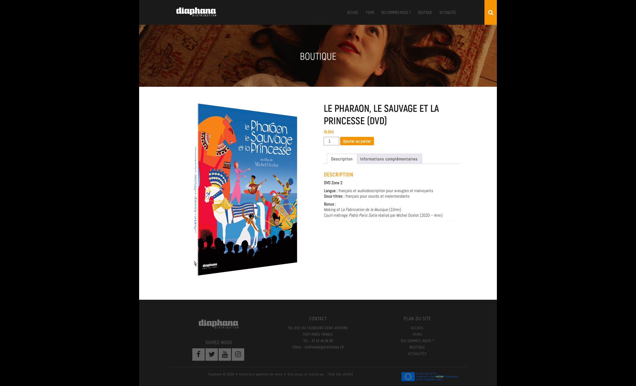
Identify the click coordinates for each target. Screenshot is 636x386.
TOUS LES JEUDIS (340, 374)
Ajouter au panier (357, 141)
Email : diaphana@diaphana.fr (318, 347)
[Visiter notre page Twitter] (211, 354)
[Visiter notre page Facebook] (198, 354)
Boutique (425, 12)
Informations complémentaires (389, 159)
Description (342, 159)
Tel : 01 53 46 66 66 (318, 340)
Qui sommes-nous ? (395, 12)
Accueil (352, 12)
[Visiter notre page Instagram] (238, 354)
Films (370, 12)
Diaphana (196, 11)
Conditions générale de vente (260, 374)
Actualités (447, 12)
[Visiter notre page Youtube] (225, 354)
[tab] (342, 159)
